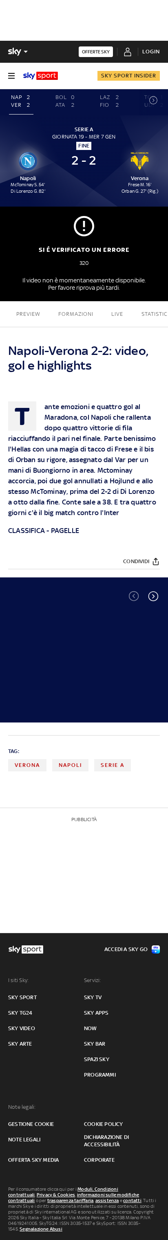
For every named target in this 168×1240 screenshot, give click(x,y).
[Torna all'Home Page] (40, 76)
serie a (112, 765)
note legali (24, 1139)
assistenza (107, 1200)
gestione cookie (31, 1124)
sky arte (20, 1044)
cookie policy (103, 1124)
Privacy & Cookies (56, 1195)
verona (27, 765)
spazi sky (96, 1059)
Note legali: (21, 1107)
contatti (132, 1200)
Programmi (100, 1075)
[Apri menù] (11, 76)
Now (90, 1028)
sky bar (94, 1044)
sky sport (22, 997)
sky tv (93, 997)
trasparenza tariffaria (70, 1200)
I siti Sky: (18, 980)
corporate (99, 1160)
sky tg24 (20, 1013)
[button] (153, 596)
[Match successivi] (153, 102)
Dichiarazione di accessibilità (106, 1140)
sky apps (96, 1013)
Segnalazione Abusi (41, 1229)
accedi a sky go (126, 949)
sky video (21, 1028)
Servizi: (92, 980)
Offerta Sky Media (33, 1160)
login (151, 51)
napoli (70, 765)
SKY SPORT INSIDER (128, 76)
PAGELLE (65, 530)
